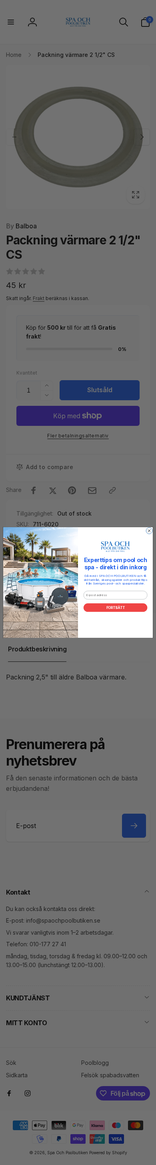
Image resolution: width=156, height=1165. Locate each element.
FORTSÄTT (115, 608)
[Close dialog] (149, 531)
